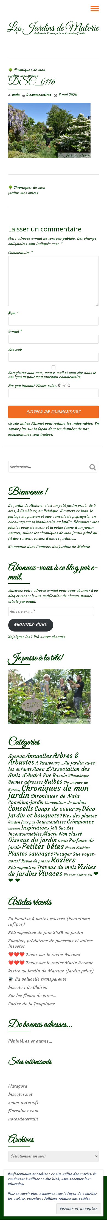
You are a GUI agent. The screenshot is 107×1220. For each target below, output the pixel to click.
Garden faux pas (21, 822)
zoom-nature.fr (23, 1102)
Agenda (16, 756)
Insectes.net (20, 1094)
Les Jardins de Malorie (52, 28)
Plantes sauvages (30, 853)
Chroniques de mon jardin (48, 791)
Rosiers (63, 860)
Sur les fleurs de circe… (32, 995)
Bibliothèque (78, 776)
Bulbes (53, 781)
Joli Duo (58, 828)
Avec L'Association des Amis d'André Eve (49, 772)
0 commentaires (38, 95)
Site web (15, 349)
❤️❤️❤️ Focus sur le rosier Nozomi (44, 954)
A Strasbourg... (49, 763)
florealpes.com (23, 1110)
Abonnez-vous (30, 624)
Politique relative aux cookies (67, 1198)
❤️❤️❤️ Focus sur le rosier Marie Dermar (50, 962)
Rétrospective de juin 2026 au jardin (45, 932)
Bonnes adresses (25, 782)
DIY (78, 810)
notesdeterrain (23, 1119)
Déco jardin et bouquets (51, 812)
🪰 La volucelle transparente (37, 979)
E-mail (15, 331)
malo (15, 95)
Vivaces (50, 873)
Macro (50, 834)
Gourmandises (51, 822)
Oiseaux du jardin (32, 840)
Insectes (14, 828)
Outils (63, 841)
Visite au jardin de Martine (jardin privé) (51, 970)
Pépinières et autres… (30, 1041)
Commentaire (20, 253)
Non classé (70, 834)
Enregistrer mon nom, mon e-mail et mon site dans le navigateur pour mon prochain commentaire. (52, 375)
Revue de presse (35, 861)
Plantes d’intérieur (77, 848)
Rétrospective (22, 867)
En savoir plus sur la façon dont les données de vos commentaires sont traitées (53, 429)
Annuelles (39, 756)
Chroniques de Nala (55, 795)
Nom (13, 313)
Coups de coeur (54, 809)
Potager (62, 854)
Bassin (60, 775)
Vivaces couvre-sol (78, 875)
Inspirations (35, 828)
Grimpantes (80, 822)
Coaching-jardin (26, 802)
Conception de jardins (65, 802)
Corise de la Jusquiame (31, 1003)
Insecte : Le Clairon (27, 987)
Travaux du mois (56, 867)
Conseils (20, 808)
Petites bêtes (43, 846)
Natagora (17, 1086)
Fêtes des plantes (78, 816)
